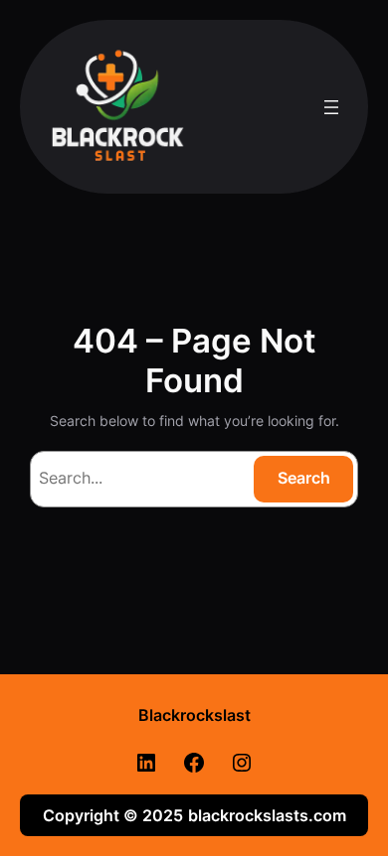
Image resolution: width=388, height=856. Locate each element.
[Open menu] (331, 107)
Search (304, 478)
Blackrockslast (194, 715)
